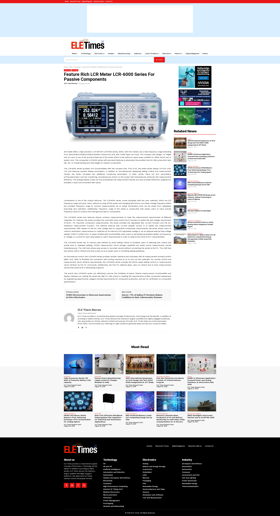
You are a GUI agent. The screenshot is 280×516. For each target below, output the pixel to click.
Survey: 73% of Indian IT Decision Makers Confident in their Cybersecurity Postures (142, 296)
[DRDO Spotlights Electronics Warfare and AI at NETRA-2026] (201, 401)
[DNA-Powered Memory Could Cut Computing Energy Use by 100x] (180, 183)
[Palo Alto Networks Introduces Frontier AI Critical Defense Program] (171, 364)
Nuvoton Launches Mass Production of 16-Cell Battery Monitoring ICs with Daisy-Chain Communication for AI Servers (171, 418)
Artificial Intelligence (193, 166)
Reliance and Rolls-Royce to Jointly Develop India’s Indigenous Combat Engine (200, 224)
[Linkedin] (82, 327)
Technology (75, 70)
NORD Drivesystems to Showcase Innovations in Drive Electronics (88, 296)
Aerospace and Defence (194, 220)
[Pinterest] (78, 485)
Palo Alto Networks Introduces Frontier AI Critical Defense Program (170, 380)
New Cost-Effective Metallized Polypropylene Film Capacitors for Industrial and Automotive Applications (108, 418)
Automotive (67, 376)
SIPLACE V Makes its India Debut (199, 211)
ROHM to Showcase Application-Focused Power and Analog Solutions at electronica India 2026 (201, 156)
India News (77, 67)
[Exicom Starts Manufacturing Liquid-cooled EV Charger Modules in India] (109, 364)
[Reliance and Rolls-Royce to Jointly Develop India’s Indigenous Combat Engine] (180, 224)
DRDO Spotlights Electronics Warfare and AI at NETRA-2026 (200, 416)
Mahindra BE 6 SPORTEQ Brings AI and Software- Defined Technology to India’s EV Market (201, 197)
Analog (189, 139)
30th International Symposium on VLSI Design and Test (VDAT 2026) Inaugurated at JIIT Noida (201, 143)
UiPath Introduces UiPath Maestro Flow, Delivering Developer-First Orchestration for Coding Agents (200, 170)
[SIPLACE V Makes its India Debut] (180, 211)
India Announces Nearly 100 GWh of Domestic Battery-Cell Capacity (77, 380)
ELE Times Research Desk (72, 385)
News (71, 67)
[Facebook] (78, 327)
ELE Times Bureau (70, 83)
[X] (86, 327)
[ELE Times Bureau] (69, 318)
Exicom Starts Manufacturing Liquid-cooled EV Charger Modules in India (108, 380)
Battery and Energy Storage (195, 233)
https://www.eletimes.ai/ (87, 313)
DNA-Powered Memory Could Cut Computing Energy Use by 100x (139, 417)
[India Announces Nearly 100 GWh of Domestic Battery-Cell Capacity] (78, 364)
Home (66, 67)
